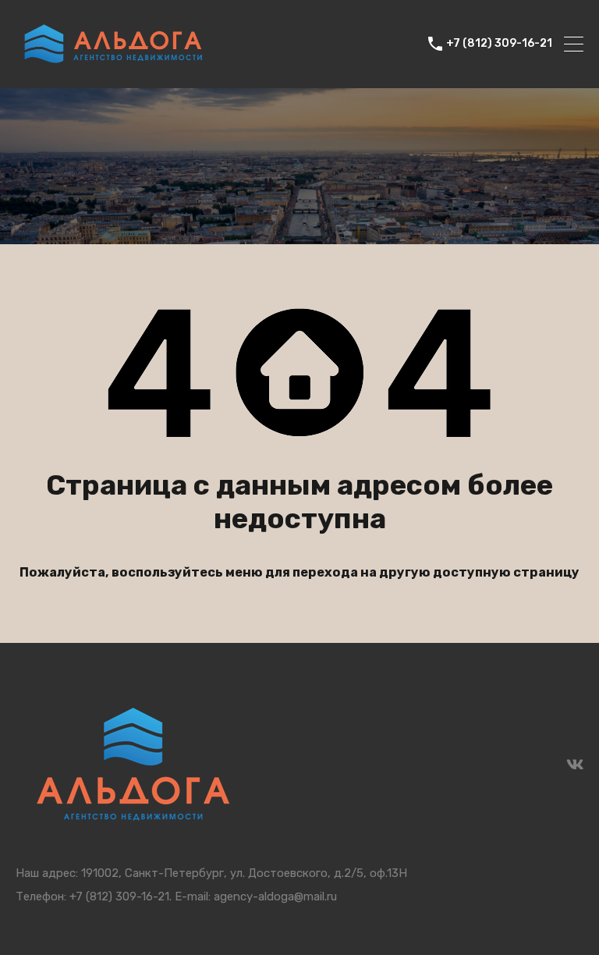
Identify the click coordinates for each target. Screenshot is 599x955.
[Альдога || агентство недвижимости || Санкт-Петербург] (113, 69)
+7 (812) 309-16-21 (499, 43)
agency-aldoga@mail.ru (275, 896)
